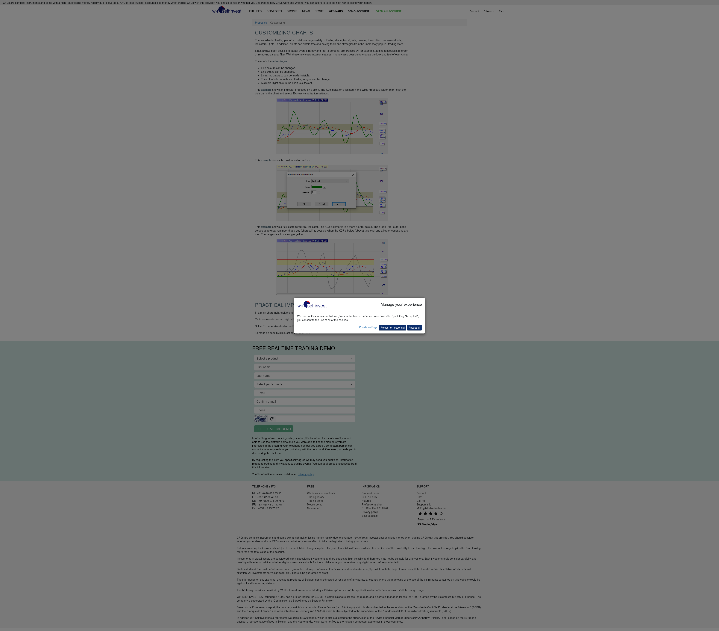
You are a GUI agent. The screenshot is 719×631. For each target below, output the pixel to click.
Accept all (414, 327)
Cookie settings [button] (368, 327)
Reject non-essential (392, 327)
